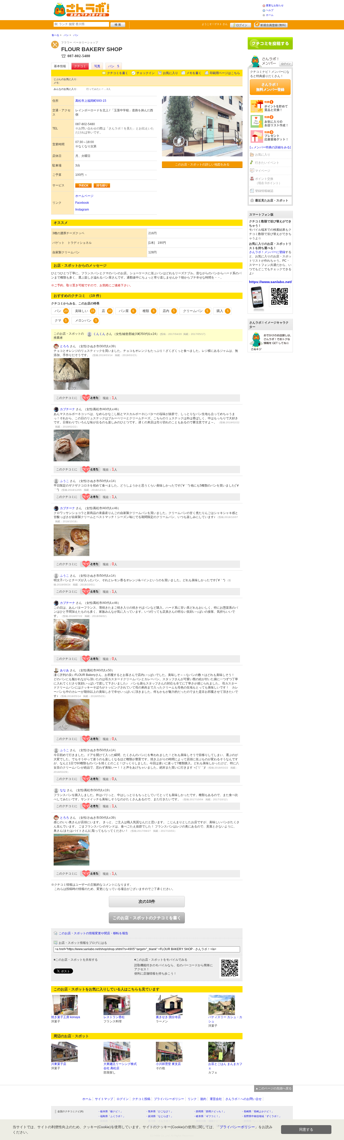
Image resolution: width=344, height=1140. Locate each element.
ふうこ (64, 481)
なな (63, 790)
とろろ (64, 346)
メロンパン (86, 320)
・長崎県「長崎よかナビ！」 (257, 1111)
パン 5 (113, 66)
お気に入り (170, 73)
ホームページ (84, 196)
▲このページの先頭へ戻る (273, 1088)
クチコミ (80, 66)
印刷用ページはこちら (225, 73)
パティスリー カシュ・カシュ (225, 1019)
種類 (149, 311)
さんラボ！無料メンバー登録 (270, 86)
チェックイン (145, 73)
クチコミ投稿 (141, 1099)
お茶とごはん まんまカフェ (225, 1066)
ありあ (64, 670)
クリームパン (195, 311)
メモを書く (193, 73)
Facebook (82, 202)
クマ (61, 320)
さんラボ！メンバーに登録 (267, 252)
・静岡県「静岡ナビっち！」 (209, 1111)
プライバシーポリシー (169, 1099)
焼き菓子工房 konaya (65, 1017)
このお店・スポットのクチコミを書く (147, 918)
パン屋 (126, 311)
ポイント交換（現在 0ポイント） (268, 181)
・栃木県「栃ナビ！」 (110, 1111)
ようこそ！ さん (215, 24)
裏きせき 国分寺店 (168, 1017)
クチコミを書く (117, 73)
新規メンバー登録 (271, 24)
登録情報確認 (264, 191)
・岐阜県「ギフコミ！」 (207, 1116)
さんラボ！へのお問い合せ (243, 1099)
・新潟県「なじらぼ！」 (159, 1116)
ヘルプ (269, 10)
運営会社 (216, 1099)
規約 (203, 1099)
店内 (169, 311)
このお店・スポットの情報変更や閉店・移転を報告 (93, 933)
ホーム (269, 15)
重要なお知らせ (275, 5)
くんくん (99, 334)
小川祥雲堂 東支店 (168, 1064)
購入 (223, 311)
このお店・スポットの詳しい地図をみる (202, 164)
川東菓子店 (58, 1064)
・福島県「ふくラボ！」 (111, 1116)
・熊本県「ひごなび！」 (159, 1111)
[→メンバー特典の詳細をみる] (270, 147)
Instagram (82, 209)
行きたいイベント (267, 162)
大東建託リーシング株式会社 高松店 (120, 1066)
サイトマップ (104, 1099)
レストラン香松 (114, 1017)
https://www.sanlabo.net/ (270, 282)
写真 (97, 66)
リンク (192, 1099)
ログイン (240, 24)
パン (61, 311)
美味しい (85, 311)
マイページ (262, 170)
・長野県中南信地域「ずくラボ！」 (261, 1116)
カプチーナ (67, 409)
